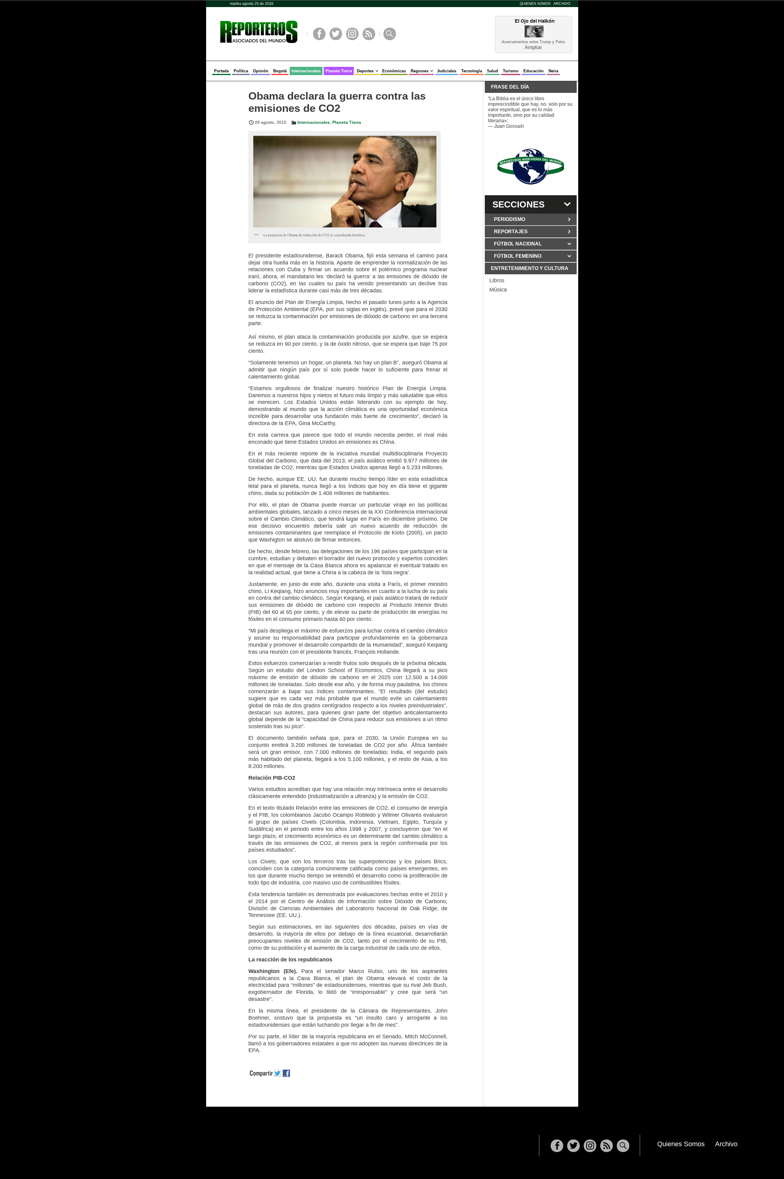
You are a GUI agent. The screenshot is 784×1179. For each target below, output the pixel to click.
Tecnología (471, 71)
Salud (492, 71)
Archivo (561, 4)
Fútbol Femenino (517, 256)
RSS (369, 34)
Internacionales (306, 71)
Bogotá (280, 71)
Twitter (336, 34)
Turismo (510, 71)
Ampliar (533, 47)
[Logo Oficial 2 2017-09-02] (531, 166)
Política (241, 71)
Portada (221, 71)
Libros (496, 280)
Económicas (394, 71)
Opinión (260, 71)
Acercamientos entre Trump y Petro (533, 42)
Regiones (419, 71)
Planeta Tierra (339, 71)
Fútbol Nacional (518, 243)
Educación (533, 71)
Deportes (365, 71)
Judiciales (446, 71)
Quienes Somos (535, 4)
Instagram (352, 34)
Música (498, 290)
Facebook (319, 34)
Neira (553, 71)
